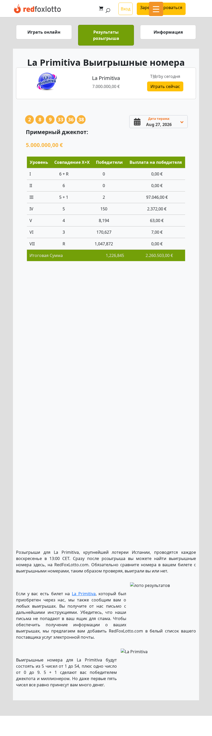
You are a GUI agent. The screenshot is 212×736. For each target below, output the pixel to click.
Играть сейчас (165, 86)
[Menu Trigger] (156, 9)
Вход (125, 9)
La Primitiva (84, 594)
